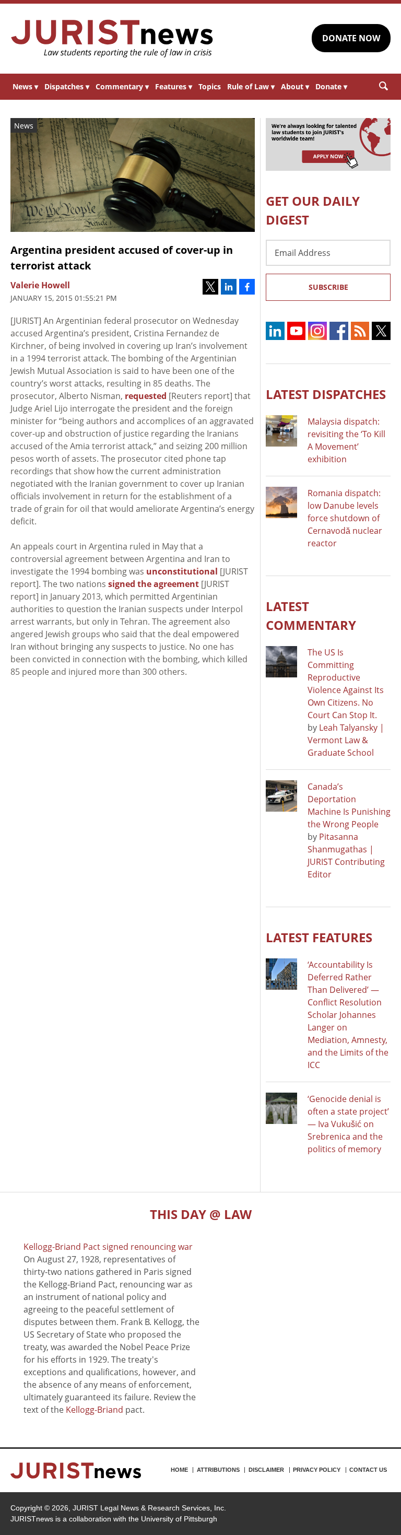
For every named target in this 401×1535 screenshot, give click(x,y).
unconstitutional (182, 571)
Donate (331, 86)
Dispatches (66, 86)
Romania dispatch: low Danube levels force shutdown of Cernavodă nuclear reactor (345, 518)
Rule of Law (251, 86)
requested (146, 396)
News (25, 86)
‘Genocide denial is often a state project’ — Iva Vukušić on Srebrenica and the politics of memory (348, 1124)
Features (173, 86)
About (295, 86)
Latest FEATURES (319, 937)
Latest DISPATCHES (326, 394)
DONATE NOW (351, 38)
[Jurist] (112, 38)
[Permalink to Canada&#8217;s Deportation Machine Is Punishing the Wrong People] (281, 796)
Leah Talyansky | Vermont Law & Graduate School (346, 740)
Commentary (122, 86)
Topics (209, 86)
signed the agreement (153, 584)
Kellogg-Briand (94, 1409)
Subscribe (328, 287)
